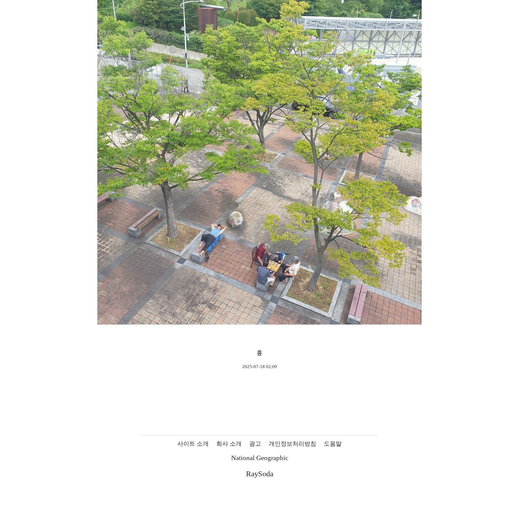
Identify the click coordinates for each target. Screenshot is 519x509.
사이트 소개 (193, 443)
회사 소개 (229, 443)
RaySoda (259, 474)
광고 (255, 443)
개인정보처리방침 (292, 443)
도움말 (333, 443)
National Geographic (259, 457)
